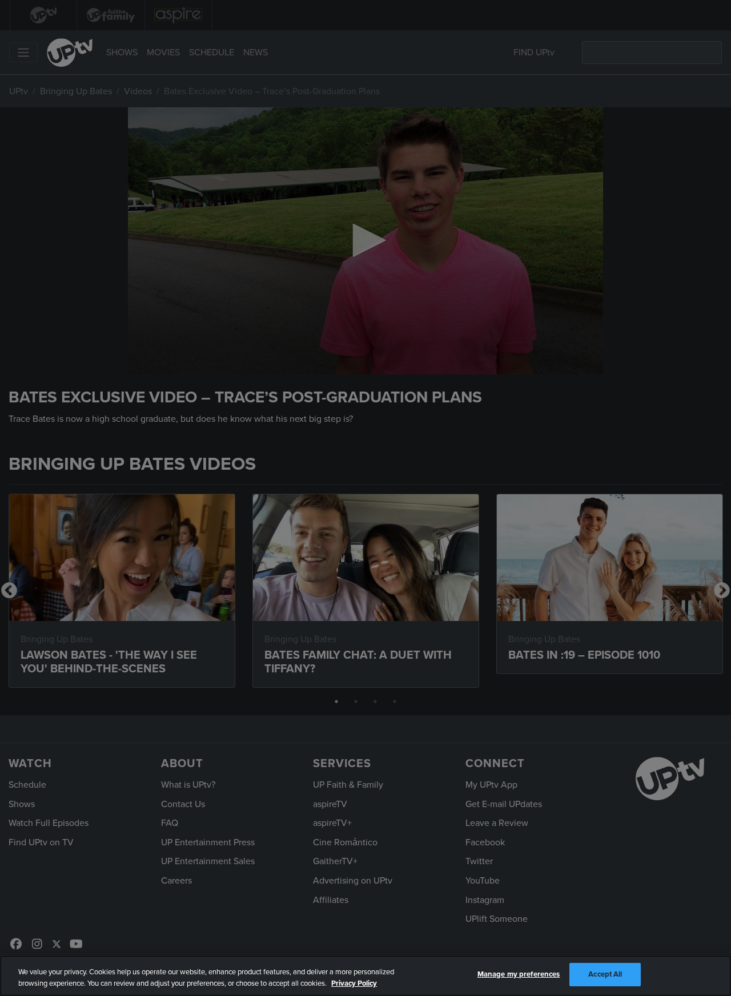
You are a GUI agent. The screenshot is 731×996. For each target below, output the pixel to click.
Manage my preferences (518, 974)
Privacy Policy (354, 983)
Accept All (605, 974)
